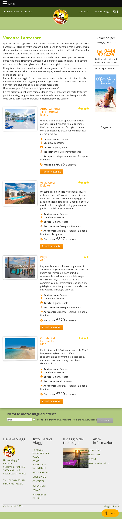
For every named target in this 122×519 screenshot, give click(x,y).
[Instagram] (114, 12)
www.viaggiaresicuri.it (90, 450)
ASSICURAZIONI (40, 472)
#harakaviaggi (102, 12)
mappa (28, 11)
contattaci (84, 12)
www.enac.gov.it (87, 458)
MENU (11, 4)
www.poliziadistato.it (90, 454)
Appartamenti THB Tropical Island (50, 111)
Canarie (64, 139)
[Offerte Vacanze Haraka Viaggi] (106, 111)
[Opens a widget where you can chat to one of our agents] (110, 513)
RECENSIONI (39, 485)
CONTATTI (38, 481)
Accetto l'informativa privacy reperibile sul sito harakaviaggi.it (66, 419)
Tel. (106, 53)
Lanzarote (59, 142)
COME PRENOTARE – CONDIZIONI (39, 464)
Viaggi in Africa (111, 506)
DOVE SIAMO (39, 476)
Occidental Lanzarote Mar (47, 341)
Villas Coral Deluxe (47, 184)
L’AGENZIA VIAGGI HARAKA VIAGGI (40, 453)
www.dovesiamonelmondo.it (94, 463)
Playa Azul (43, 258)
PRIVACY (36, 490)
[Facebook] (117, 12)
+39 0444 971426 (12, 11)
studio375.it (17, 506)
